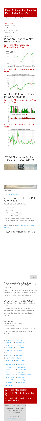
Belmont (8, 342)
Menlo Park (19, 353)
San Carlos (9, 385)
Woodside (21, 382)
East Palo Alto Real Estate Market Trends (18, 399)
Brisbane (9, 345)
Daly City (8, 355)
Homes (10, 23)
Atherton (9, 340)
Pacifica (7, 370)
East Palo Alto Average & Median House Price (16, 45)
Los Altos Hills (20, 348)
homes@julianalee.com (15, 419)
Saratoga (21, 372)
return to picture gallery (12, 194)
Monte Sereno (20, 360)
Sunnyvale (21, 377)
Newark (8, 367)
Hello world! (8, 321)
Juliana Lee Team (11, 285)
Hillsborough (20, 342)
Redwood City (10, 377)
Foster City (9, 360)
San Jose (21, 364)
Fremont (19, 340)
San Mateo (21, 367)
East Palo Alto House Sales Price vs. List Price (20, 101)
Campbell (9, 350)
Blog (5, 23)
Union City (21, 380)
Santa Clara (22, 370)
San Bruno (8, 382)
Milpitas (18, 358)
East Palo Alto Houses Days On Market (19, 125)
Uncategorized (9, 326)
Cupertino (9, 353)
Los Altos (19, 345)
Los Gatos (19, 350)
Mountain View (10, 364)
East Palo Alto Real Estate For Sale (20, 394)
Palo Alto (8, 372)
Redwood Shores (11, 380)
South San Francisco (24, 375)
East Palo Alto (10, 358)
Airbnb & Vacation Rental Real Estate (18, 283)
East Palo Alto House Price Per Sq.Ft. (19, 70)
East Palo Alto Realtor (16, 389)
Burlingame (9, 348)
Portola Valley (9, 375)
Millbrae (19, 355)
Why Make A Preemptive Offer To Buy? (18, 301)
